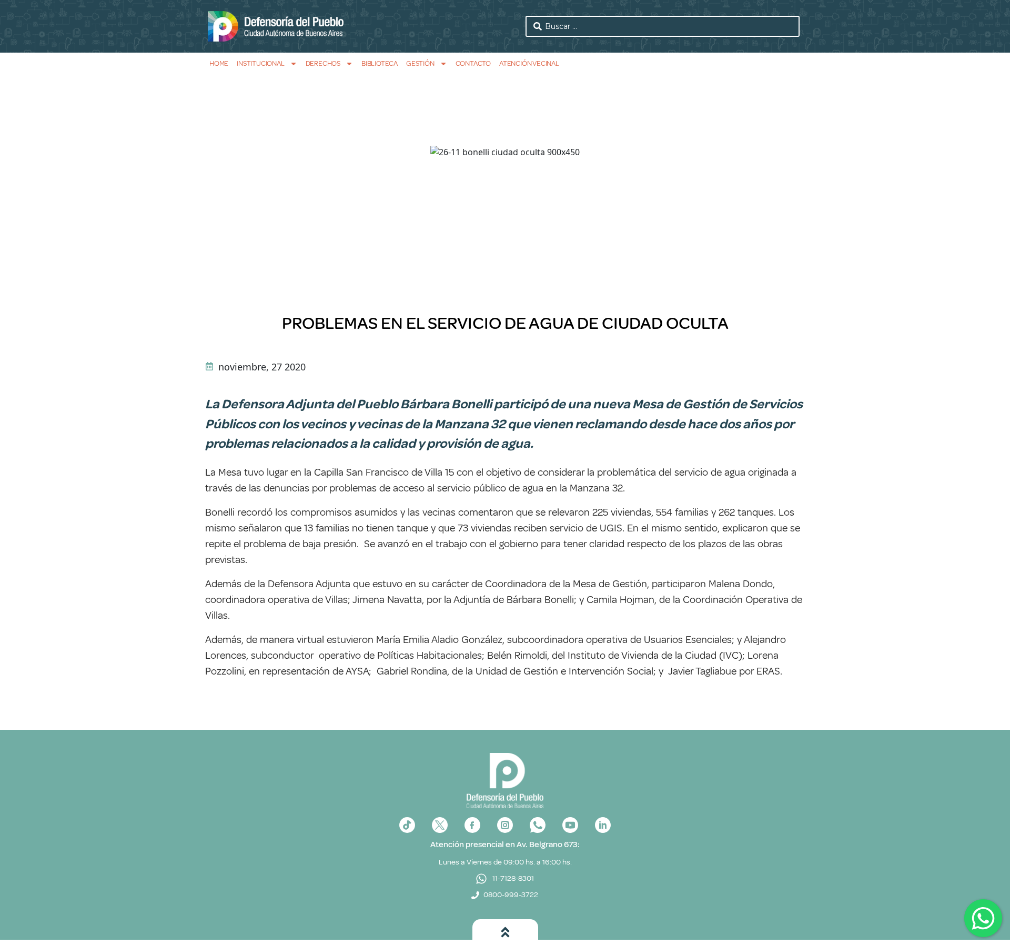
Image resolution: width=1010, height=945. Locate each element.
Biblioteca (379, 63)
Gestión (420, 63)
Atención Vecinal (529, 63)
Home (218, 63)
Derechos (323, 63)
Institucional (260, 63)
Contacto (473, 63)
